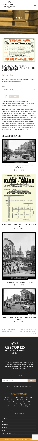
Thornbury (25, 105)
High (32, 103)
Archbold (8, 103)
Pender (9, 105)
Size (3, 86)
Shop (3, 430)
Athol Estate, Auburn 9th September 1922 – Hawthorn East (8, 331)
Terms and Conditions (8, 433)
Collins (18, 103)
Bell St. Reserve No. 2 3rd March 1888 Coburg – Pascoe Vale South (27, 331)
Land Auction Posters (15, 101)
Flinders (28, 103)
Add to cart (13, 96)
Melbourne (25, 101)
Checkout (5, 424)
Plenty (14, 105)
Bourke (13, 103)
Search (32, 380)
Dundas (23, 103)
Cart (3, 421)
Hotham (4, 105)
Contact (4, 427)
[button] (35, 5)
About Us (4, 418)
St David (18, 105)
